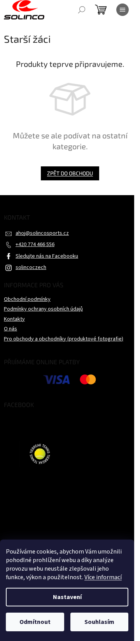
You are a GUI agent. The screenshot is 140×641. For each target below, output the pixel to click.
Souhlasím (99, 622)
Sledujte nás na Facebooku (47, 256)
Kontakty (14, 319)
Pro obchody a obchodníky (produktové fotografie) (63, 339)
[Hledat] (81, 9)
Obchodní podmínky (27, 299)
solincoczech (31, 267)
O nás (10, 329)
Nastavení (67, 597)
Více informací (103, 577)
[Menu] (122, 9)
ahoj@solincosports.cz (42, 233)
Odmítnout (35, 622)
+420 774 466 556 (35, 244)
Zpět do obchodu (70, 173)
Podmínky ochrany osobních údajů (43, 309)
